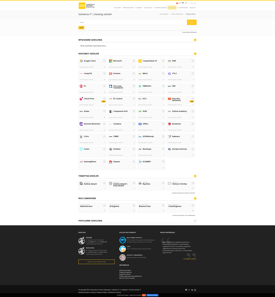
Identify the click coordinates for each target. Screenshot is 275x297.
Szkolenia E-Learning (114, 292)
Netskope (147, 149)
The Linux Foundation (118, 87)
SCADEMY (147, 161)
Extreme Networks (92, 124)
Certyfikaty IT (124, 290)
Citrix (86, 136)
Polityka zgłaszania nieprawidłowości (130, 276)
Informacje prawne (125, 270)
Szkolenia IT (115, 290)
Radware (176, 136)
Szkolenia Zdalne (102, 292)
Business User (145, 205)
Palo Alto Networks (176, 99)
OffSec (145, 124)
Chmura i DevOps (179, 183)
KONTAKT (193, 8)
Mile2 (145, 73)
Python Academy (179, 111)
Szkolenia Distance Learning (86, 292)
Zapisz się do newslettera (96, 262)
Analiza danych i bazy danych (120, 184)
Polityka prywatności (125, 272)
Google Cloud (89, 61)
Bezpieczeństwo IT (135, 290)
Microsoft (117, 61)
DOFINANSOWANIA (160, 8)
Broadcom (176, 124)
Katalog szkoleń (191, 14)
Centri (86, 149)
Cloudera (117, 124)
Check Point (89, 98)
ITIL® (174, 73)
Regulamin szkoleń (125, 274)
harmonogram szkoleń (86, 67)
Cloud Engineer (174, 205)
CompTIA (88, 73)
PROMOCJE (172, 8)
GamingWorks (90, 161)
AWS (174, 61)
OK (144, 295)
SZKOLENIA (117, 8)
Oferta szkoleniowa (177, 14)
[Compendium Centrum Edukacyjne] (86, 5)
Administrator (86, 205)
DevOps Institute (179, 149)
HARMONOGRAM (128, 8)
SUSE (145, 111)
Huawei (116, 161)
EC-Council (117, 98)
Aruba (86, 111)
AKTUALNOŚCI (148, 8)
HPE (173, 86)
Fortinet (116, 73)
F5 (85, 86)
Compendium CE (150, 61)
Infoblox (117, 149)
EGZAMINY (138, 8)
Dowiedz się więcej (152, 295)
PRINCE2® (147, 86)
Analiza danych (90, 183)
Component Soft (120, 111)
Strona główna (164, 14)
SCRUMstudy (148, 136)
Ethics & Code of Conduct (127, 278)
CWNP (116, 136)
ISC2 (144, 98)
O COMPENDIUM (182, 8)
